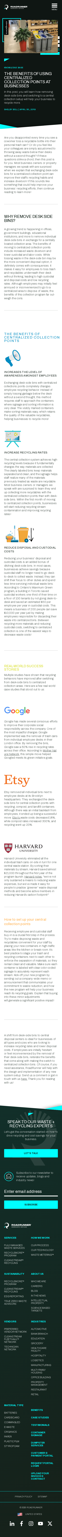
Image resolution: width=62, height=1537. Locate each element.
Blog (34, 1291)
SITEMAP (42, 1496)
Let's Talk (31, 1153)
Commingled (12, 1422)
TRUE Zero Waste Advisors (15, 1302)
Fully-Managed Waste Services (14, 1246)
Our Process (40, 1245)
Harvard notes (33, 876)
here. (24, 1078)
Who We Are (38, 1281)
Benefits (37, 1410)
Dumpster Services (38, 1444)
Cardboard (11, 1417)
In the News (38, 1295)
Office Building (41, 1377)
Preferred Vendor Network (15, 1330)
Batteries (10, 1413)
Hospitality (38, 1355)
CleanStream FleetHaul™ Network (13, 1339)
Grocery (37, 1343)
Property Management (39, 1383)
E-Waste (9, 1427)
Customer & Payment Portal (42, 1454)
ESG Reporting (14, 1296)
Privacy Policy (23, 1496)
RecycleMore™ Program (14, 1254)
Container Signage (38, 1434)
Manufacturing (41, 1365)
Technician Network (11, 1348)
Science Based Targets (40, 1309)
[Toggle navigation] (54, 7)
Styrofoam (11, 1446)
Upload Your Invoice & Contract (40, 1476)
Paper (8, 1436)
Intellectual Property (39, 1301)
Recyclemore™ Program (14, 1282)
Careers (36, 1286)
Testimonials (40, 1425)
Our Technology (42, 1250)
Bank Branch (39, 1334)
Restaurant (39, 1389)
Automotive (39, 1329)
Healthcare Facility (38, 1349)
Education (38, 1338)
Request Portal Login (42, 1464)
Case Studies (40, 1417)
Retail (35, 1394)
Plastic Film (11, 1441)
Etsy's (16, 817)
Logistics (37, 1360)
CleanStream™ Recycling (14, 1261)
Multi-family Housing (38, 1371)
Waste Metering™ (42, 1255)
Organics (10, 1432)
